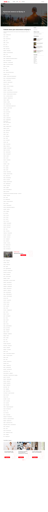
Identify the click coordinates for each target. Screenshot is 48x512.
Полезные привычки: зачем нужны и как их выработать (37, 452)
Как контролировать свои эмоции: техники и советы (8, 452)
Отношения (35, 56)
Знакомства (35, 59)
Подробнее (7, 457)
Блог (20, 1)
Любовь (35, 58)
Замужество (35, 61)
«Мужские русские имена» (18, 253)
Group (17, 1)
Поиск (43, 1)
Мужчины (35, 60)
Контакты (23, 1)
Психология (35, 57)
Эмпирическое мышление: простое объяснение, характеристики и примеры (23, 452)
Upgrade (14, 1)
